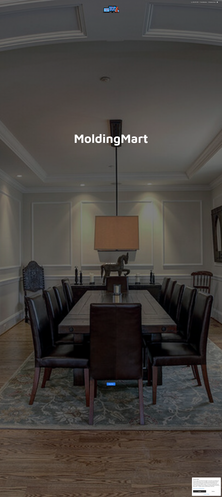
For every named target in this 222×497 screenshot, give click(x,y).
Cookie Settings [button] (206, 494)
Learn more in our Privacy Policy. (198, 488)
